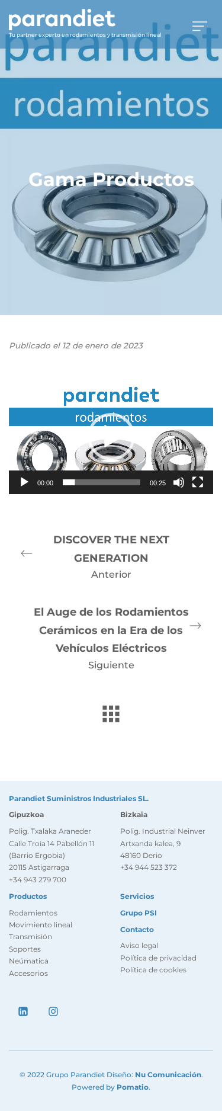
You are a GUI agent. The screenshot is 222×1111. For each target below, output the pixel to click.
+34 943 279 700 (37, 879)
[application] (111, 436)
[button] (111, 436)
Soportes (25, 948)
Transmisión (30, 936)
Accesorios (28, 973)
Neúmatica (29, 960)
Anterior (111, 556)
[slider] (101, 482)
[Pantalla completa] (198, 482)
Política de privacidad (158, 957)
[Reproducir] (24, 482)
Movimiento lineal (40, 924)
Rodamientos (33, 912)
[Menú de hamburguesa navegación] (200, 24)
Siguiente (111, 638)
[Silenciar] (179, 482)
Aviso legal (139, 945)
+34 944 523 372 (148, 867)
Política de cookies (153, 969)
